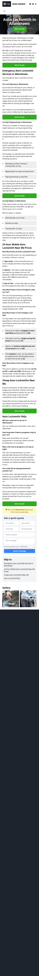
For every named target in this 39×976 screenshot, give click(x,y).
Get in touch (19, 29)
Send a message (19, 551)
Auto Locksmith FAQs (12, 578)
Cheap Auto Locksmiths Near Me (16, 575)
